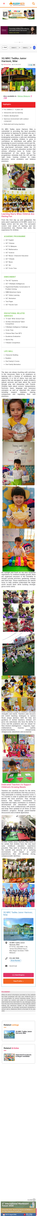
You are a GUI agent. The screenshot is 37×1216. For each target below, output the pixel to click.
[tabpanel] (18, 30)
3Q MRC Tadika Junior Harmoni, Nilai (24, 1032)
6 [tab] (22, 42)
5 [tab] (21, 42)
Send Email (13, 966)
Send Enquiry (19, 975)
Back (5, 47)
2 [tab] (17, 42)
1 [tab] (15, 42)
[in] (34, 47)
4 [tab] (20, 42)
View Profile (17, 981)
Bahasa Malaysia (24, 96)
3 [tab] (18, 42)
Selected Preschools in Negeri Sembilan (23, 1055)
